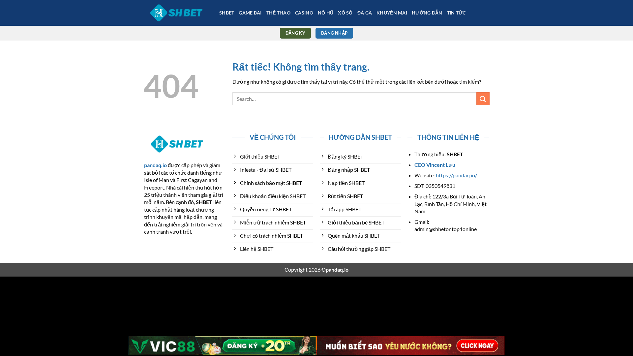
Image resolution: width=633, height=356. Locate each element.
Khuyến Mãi (392, 12)
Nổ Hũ (325, 12)
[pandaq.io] (176, 13)
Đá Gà (364, 12)
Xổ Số (345, 12)
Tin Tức (456, 12)
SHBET (226, 12)
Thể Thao (278, 12)
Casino (304, 12)
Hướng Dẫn (427, 12)
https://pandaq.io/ (456, 175)
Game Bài (250, 12)
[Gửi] (483, 98)
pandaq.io (155, 165)
